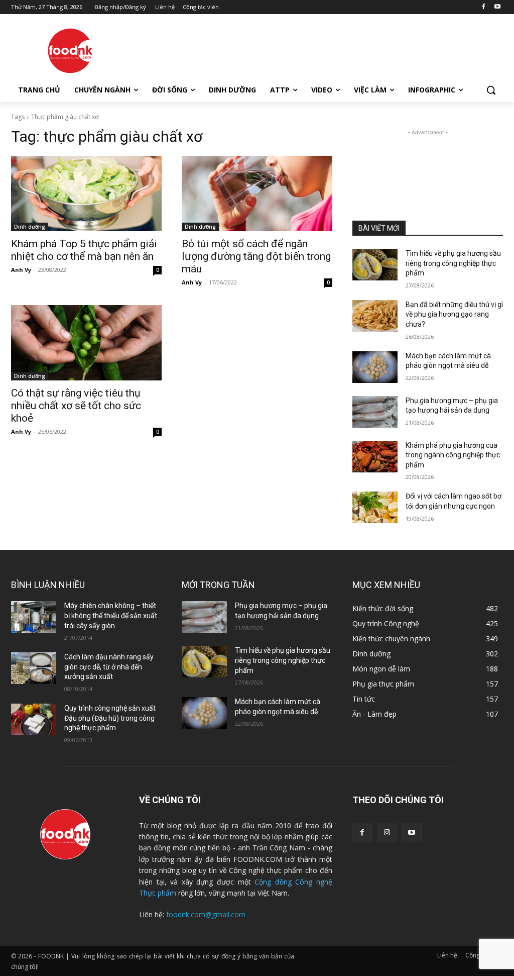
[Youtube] (497, 7)
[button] (491, 90)
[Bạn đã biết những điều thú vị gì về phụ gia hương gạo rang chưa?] (375, 316)
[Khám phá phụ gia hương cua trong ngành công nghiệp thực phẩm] (375, 456)
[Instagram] (387, 832)
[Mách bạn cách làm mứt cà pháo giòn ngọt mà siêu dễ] (375, 367)
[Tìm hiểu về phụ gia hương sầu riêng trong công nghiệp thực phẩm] (375, 264)
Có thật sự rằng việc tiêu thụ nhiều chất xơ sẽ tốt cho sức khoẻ (76, 405)
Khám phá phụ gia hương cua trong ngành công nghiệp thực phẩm (453, 455)
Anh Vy (21, 269)
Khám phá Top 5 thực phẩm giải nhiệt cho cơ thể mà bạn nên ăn (84, 250)
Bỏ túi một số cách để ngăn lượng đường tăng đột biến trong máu (256, 256)
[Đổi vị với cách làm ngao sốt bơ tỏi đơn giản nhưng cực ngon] (375, 507)
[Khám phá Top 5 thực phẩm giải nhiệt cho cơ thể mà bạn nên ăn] (86, 193)
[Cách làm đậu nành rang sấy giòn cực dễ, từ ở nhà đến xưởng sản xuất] (33, 668)
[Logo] (70, 50)
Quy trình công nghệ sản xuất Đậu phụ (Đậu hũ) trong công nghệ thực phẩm (110, 718)
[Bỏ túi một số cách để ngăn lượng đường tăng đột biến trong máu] (257, 193)
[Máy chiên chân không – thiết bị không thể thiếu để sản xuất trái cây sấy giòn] (33, 617)
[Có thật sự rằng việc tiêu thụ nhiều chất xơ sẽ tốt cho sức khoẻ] (86, 342)
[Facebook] (483, 7)
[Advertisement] (246, 50)
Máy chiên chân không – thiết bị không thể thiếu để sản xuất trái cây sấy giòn (110, 615)
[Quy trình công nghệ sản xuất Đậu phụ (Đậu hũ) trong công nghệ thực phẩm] (33, 719)
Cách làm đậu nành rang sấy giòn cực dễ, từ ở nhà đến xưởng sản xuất (109, 666)
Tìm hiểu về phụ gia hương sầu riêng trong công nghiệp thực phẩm (453, 263)
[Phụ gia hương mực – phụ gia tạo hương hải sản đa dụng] (375, 412)
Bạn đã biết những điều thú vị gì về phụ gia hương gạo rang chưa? (454, 314)
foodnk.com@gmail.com (205, 914)
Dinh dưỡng (29, 226)
